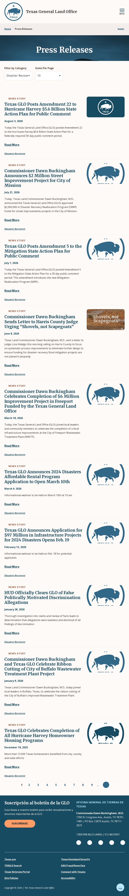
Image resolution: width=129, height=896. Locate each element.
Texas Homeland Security (75, 859)
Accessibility (68, 878)
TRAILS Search (13, 865)
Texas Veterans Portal (17, 872)
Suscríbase (20, 823)
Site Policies (11, 878)
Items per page (44, 68)
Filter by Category (15, 68)
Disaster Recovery (14, 153)
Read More (11, 144)
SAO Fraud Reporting (73, 865)
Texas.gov (10, 859)
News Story (17, 98)
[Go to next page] (106, 785)
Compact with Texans (73, 872)
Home (7, 29)
